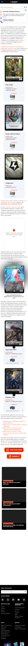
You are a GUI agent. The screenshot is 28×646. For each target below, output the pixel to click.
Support (17, 613)
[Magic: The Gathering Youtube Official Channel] (18, 599)
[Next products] (22, 97)
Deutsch (5, 20)
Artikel (2, 606)
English (11, 20)
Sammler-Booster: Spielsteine (15, 424)
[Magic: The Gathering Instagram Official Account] (24, 599)
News (2, 7)
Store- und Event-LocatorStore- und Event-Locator (5, 632)
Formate (3, 608)
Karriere (17, 611)
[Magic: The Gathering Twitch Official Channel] (13, 599)
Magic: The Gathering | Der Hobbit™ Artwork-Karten (14, 505)
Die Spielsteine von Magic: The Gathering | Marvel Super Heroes (14, 526)
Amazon (22, 442)
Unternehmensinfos (20, 607)
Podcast (3, 612)
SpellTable (3, 638)
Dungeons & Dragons (20, 625)
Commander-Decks (11, 207)
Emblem (5, 423)
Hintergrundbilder (5, 613)
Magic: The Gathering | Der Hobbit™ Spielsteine (14, 484)
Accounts (17, 609)
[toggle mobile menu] (2, 2)
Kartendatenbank (5, 635)
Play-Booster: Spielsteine (14, 421)
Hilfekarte (10, 423)
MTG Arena (4, 627)
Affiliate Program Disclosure (19, 617)
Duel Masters (18, 627)
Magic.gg (3, 628)
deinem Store (4, 442)
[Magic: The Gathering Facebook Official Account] (2, 599)
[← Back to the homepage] (14, 1)
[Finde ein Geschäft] (25, 591)
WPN (16, 614)
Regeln (2, 610)
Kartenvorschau (8, 7)
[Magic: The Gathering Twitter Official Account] (8, 599)
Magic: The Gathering (6, 625)
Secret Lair (3, 636)
